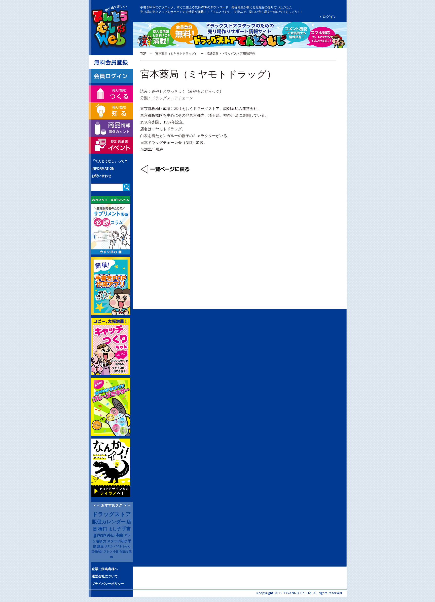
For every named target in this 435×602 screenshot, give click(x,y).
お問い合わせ (101, 176)
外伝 (111, 535)
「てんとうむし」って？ (110, 161)
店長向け (97, 551)
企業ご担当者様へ (105, 569)
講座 (100, 546)
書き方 (101, 541)
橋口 (102, 528)
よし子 (114, 528)
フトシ (108, 551)
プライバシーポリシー (108, 584)
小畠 (116, 551)
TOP (143, 53)
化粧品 (124, 551)
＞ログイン (328, 17)
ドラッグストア (111, 514)
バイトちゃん (122, 546)
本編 (119, 535)
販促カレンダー (109, 521)
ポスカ (108, 546)
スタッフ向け (117, 541)
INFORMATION (103, 168)
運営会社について (105, 576)
